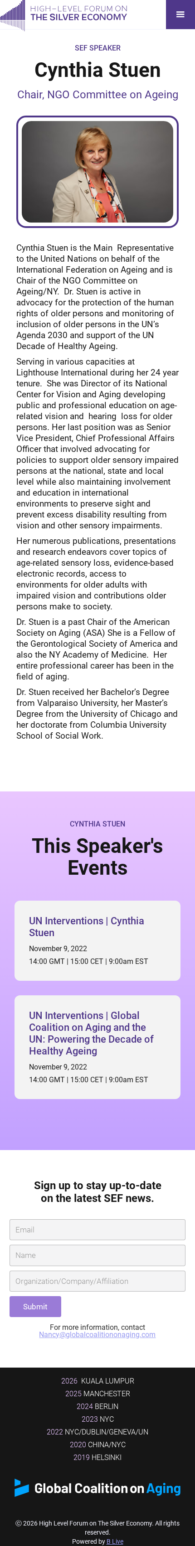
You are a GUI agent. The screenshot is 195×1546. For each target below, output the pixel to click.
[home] (63, 14)
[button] (180, 14)
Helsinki (97, 1457)
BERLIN (97, 1406)
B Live (115, 1541)
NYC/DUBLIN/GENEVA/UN (97, 1432)
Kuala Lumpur (97, 1381)
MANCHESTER (97, 1393)
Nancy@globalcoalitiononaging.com (97, 1334)
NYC (98, 1419)
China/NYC (98, 1444)
